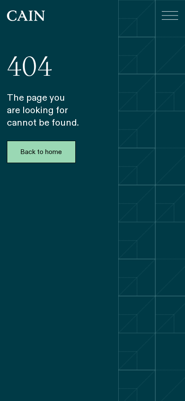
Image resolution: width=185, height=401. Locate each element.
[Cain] (26, 15)
